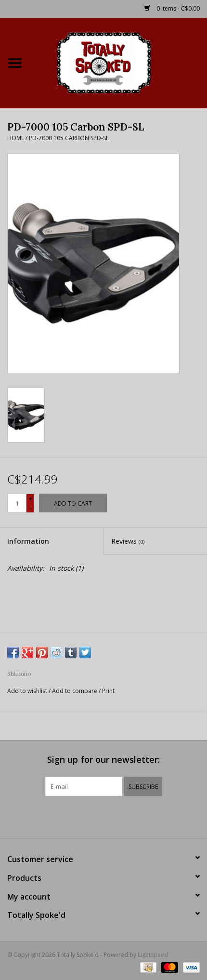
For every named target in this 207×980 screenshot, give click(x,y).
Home (15, 138)
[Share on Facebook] (13, 652)
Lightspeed (153, 955)
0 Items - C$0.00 (177, 8)
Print (108, 691)
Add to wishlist (27, 691)
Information (28, 541)
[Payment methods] (147, 967)
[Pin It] (42, 652)
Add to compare (75, 691)
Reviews (127, 541)
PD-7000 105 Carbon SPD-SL (69, 138)
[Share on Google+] (27, 652)
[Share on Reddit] (56, 652)
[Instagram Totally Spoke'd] (129, 815)
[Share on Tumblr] (71, 652)
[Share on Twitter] (85, 652)
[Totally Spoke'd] (118, 61)
